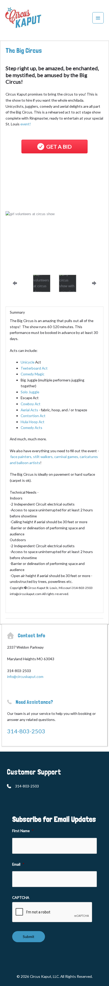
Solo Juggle (30, 392)
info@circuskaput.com (25, 676)
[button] (19, 224)
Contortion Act (33, 415)
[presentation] (52, 912)
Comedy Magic (32, 374)
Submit (28, 936)
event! (25, 124)
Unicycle (27, 362)
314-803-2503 (26, 731)
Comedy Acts (31, 427)
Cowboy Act (30, 404)
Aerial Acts (29, 410)
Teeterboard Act (34, 368)
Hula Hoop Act (32, 421)
